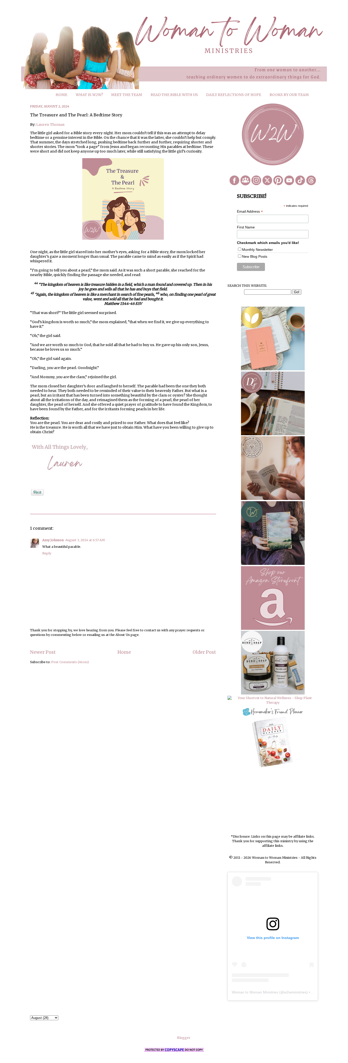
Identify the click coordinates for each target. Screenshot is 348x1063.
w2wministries (295, 992)
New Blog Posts (254, 256)
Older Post (204, 652)
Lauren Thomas (50, 124)
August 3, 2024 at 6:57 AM (85, 540)
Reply (46, 553)
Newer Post (43, 652)
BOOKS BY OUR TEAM (289, 94)
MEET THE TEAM (126, 94)
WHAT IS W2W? (89, 94)
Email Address (250, 211)
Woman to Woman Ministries (255, 992)
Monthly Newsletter (257, 250)
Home (124, 652)
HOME (61, 94)
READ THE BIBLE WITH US (174, 94)
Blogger (183, 1038)
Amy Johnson (53, 540)
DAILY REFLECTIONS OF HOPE (233, 94)
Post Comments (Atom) (70, 662)
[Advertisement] (273, 801)
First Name (246, 227)
